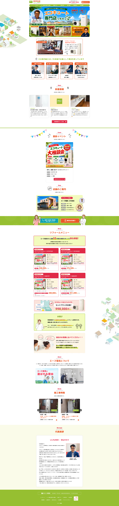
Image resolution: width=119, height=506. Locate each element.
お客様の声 (75, 5)
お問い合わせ (54, 499)
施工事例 (68, 5)
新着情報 (42, 499)
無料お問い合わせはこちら (59, 179)
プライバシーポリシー (67, 499)
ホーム (37, 5)
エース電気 (60, 503)
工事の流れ (62, 5)
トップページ (42, 497)
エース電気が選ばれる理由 (45, 5)
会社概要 (81, 5)
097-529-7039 (75, 493)
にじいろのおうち (69, 209)
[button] (50, 40)
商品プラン (55, 5)
